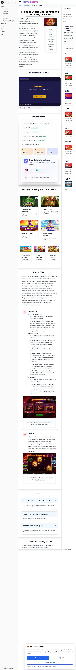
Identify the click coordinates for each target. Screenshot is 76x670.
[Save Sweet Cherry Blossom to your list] (57, 222)
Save (31, 108)
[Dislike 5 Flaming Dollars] (24, 108)
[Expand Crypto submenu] (16, 29)
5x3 (29, 128)
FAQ (38, 493)
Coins (50, 152)
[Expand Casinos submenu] (16, 31)
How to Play (38, 272)
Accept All (38, 658)
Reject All (61, 658)
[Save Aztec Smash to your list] (57, 198)
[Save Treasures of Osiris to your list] (57, 247)
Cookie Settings (50, 662)
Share (39, 108)
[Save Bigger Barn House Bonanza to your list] (29, 247)
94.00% (29, 132)
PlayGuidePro (30, 1)
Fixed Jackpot (39, 152)
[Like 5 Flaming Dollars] (21, 108)
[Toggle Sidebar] (17, 335)
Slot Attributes (38, 117)
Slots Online (27, 5)
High (49, 124)
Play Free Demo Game (39, 73)
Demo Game (67, 14)
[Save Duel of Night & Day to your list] (43, 247)
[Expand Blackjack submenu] (16, 23)
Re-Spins (25, 152)
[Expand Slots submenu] (16, 6)
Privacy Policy (55, 666)
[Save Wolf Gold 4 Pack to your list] (36, 222)
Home (20, 5)
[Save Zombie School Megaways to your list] (36, 198)
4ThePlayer (33, 124)
